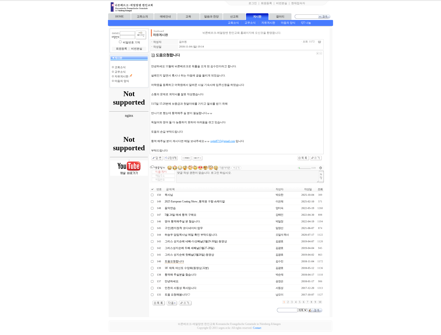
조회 (320, 189)
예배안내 (165, 16)
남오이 (279, 294)
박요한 (279, 194)
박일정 (279, 221)
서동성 (279, 288)
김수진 (183, 42)
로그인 (253, 3)
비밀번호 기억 (131, 42)
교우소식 (250, 22)
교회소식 (233, 22)
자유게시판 (268, 22)
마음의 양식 (288, 22)
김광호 (279, 241)
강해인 (279, 214)
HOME (119, 16)
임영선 (279, 228)
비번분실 (281, 3)
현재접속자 (298, 3)
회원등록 (266, 3)
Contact (257, 327)
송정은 (279, 281)
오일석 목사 (282, 234)
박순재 (279, 274)
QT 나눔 (306, 22)
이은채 (279, 201)
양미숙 (279, 208)
